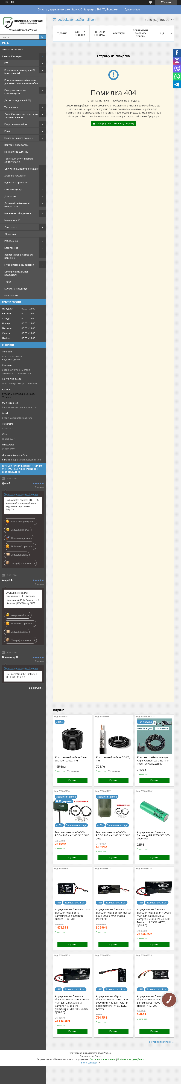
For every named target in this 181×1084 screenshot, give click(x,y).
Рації (7, 131)
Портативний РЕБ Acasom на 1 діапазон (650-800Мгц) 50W (22, 602)
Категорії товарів (12, 56)
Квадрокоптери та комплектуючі (15, 92)
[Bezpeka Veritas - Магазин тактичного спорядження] (23, 22)
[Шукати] (42, 37)
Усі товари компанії (160, 1041)
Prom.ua (107, 1053)
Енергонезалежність (16, 124)
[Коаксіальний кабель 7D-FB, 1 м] (113, 736)
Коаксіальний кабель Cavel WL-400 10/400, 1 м (71, 759)
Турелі (7, 281)
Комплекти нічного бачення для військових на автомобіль (21, 82)
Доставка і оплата (99, 33)
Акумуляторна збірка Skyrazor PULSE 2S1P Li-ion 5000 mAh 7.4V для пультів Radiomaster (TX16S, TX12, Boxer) (112, 1003)
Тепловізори (11, 107)
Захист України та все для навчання (19, 256)
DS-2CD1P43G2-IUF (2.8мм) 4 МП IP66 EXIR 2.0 (21, 676)
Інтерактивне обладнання (19, 264)
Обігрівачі (10, 234)
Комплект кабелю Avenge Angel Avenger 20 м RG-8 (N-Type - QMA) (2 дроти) (153, 760)
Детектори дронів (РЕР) (17, 100)
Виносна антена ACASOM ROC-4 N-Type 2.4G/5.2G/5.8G (72, 834)
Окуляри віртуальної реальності (16, 273)
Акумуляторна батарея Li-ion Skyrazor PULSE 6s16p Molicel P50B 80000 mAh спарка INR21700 (113, 914)
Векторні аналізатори (16, 144)
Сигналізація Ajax (14, 189)
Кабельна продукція (15, 288)
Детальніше (132, 9)
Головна (62, 33)
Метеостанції (11, 220)
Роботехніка (11, 240)
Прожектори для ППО (16, 151)
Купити (72, 780)
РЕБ (6, 63)
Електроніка (11, 247)
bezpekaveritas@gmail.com (17, 417)
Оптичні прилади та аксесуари (21, 168)
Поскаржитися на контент (103, 1059)
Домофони (10, 196)
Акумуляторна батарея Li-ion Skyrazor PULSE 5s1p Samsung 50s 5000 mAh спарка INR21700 (72, 914)
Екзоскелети (11, 295)
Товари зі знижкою (13, 49)
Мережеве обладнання (17, 213)
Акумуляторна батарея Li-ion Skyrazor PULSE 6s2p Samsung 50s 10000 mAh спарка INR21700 (154, 1001)
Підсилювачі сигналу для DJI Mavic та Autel (19, 71)
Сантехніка (10, 227)
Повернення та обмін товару (140, 33)
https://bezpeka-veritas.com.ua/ (19, 407)
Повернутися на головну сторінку (115, 123)
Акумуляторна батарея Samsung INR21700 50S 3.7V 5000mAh (153, 835)
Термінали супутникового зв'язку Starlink (18, 160)
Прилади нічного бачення (19, 138)
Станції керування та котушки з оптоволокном (21, 115)
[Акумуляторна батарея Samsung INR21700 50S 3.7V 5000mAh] (154, 811)
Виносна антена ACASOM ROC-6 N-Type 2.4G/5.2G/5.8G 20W (113, 835)
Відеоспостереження (16, 182)
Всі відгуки (35, 687)
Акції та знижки (80, 33)
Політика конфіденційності (130, 1059)
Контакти (119, 33)
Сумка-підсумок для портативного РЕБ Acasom (20, 594)
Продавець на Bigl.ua (90, 1056)
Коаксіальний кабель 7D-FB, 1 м (113, 759)
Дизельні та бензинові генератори (17, 205)
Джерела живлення (15, 175)
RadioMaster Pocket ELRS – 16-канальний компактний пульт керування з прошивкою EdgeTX (22, 505)
